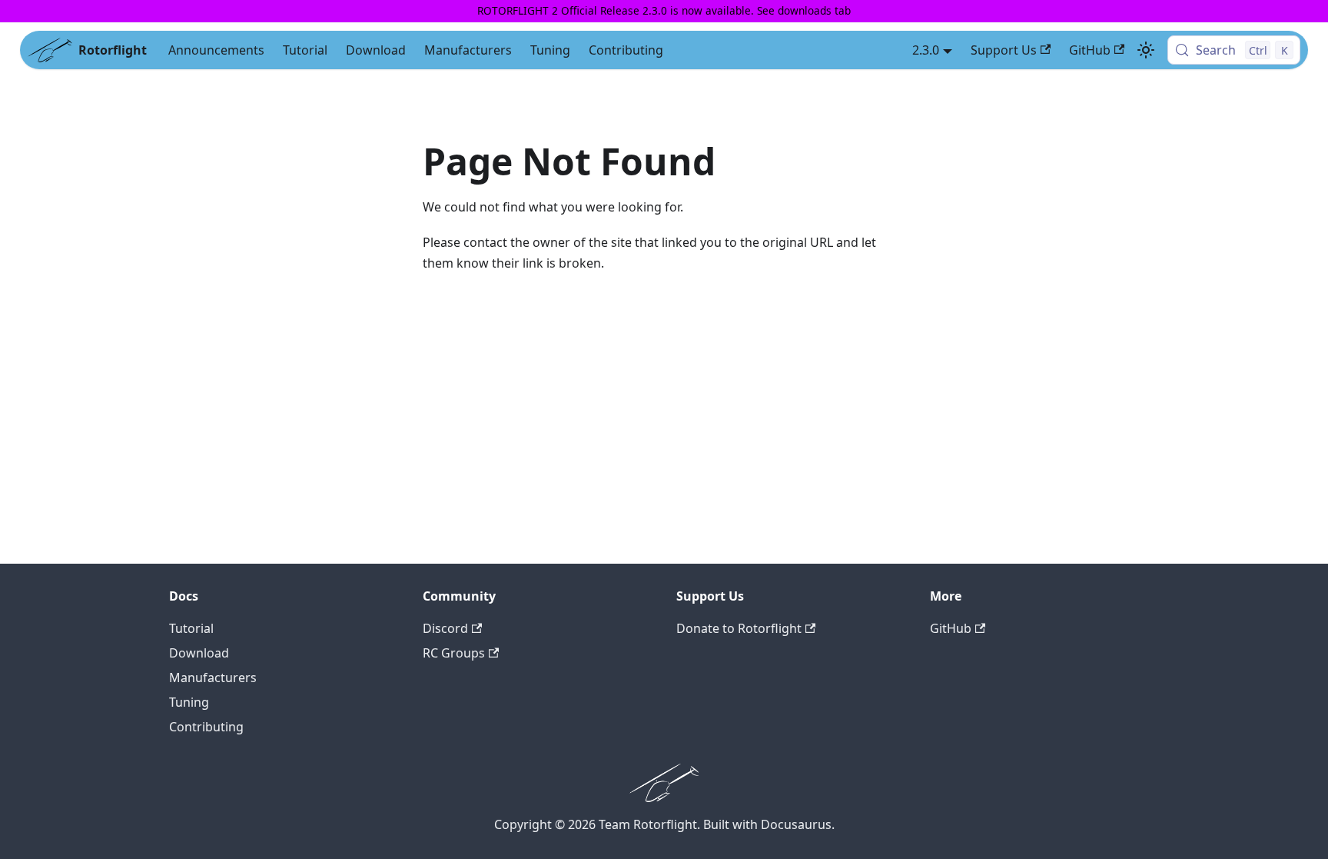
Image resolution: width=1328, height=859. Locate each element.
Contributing (626, 50)
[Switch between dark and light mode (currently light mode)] (1146, 50)
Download (376, 50)
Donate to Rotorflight (739, 628)
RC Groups (454, 652)
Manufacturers (468, 50)
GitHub (1090, 50)
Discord (445, 628)
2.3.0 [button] (925, 50)
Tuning (550, 50)
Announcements (216, 50)
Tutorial (305, 50)
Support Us (1004, 50)
